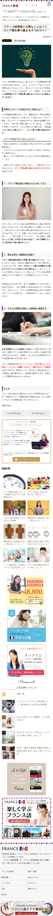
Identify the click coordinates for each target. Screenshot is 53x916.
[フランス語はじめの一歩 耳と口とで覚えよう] (38, 481)
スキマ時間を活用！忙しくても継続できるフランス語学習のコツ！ (14, 494)
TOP (6, 17)
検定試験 (4, 877)
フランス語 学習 (28, 17)
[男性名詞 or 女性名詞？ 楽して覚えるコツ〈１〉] (38, 507)
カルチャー (32, 883)
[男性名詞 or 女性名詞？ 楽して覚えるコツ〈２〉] (14, 531)
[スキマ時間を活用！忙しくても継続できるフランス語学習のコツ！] (14, 481)
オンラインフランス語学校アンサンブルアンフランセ (17, 10)
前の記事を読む (15, 413)
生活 (3, 889)
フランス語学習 (15, 17)
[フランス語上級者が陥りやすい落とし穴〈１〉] (38, 554)
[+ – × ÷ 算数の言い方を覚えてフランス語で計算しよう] (14, 554)
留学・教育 (32, 871)
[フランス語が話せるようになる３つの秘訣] (14, 507)
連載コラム (32, 889)
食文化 (4, 894)
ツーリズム (5, 883)
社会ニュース (33, 877)
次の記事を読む (38, 413)
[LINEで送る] (20, 41)
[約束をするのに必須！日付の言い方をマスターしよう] (38, 531)
